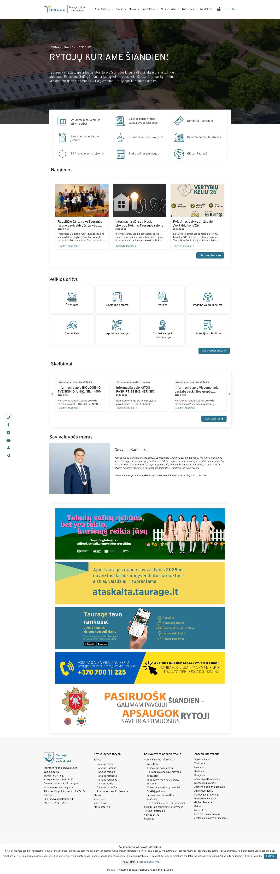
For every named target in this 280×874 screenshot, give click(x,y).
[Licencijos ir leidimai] (208, 325)
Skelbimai (199, 774)
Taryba (97, 763)
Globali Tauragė (197, 154)
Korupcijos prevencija (206, 798)
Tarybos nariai (105, 767)
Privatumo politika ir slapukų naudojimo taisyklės (144, 870)
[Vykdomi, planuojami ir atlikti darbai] (62, 121)
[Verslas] (163, 297)
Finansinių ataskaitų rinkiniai (163, 791)
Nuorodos (199, 813)
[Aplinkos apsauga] (117, 325)
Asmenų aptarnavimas (207, 782)
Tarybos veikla (105, 787)
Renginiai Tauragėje (200, 121)
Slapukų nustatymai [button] (148, 862)
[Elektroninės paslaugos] (121, 154)
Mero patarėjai (102, 810)
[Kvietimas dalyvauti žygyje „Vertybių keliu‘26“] (197, 200)
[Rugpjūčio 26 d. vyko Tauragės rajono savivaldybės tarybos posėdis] (82, 200)
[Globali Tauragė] (179, 154)
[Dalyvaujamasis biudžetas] (179, 137)
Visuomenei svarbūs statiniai (75, 382)
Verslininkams (202, 763)
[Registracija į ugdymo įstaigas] (62, 137)
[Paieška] (233, 9)
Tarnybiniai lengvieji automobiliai (166, 806)
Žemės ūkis (71, 333)
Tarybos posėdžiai (107, 791)
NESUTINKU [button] (129, 862)
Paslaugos (150, 822)
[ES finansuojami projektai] (62, 154)
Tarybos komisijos (107, 783)
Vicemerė (99, 802)
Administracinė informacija (159, 763)
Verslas (162, 305)
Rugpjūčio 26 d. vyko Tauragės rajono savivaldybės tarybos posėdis (80, 226)
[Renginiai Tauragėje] (179, 121)
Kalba (197, 810)
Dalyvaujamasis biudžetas (204, 137)
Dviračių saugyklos (205, 786)
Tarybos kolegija (106, 775)
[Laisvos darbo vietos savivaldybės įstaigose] (121, 121)
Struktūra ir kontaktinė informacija (163, 810)
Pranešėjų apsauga (205, 802)
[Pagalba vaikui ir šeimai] (208, 297)
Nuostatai (152, 767)
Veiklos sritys (151, 818)
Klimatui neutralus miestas (146, 137)
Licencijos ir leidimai (208, 333)
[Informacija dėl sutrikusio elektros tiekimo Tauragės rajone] (139, 200)
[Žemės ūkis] (72, 325)
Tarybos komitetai (107, 779)
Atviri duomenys (203, 794)
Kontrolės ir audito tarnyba (112, 795)
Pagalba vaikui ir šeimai (208, 305)
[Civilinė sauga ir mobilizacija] (163, 325)
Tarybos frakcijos (106, 771)
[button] (52, 396)
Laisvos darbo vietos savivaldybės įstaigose (143, 121)
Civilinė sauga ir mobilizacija (162, 335)
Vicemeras (100, 806)
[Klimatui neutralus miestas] (121, 137)
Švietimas (72, 305)
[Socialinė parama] (117, 297)
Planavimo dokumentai (160, 771)
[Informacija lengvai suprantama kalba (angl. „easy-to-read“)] (220, 9)
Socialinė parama (117, 305)
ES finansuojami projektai (87, 154)
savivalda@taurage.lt (61, 802)
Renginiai (199, 778)
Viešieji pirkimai (156, 795)
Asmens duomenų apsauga (209, 790)
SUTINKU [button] (270, 856)
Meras (97, 798)
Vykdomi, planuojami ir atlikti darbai (85, 122)
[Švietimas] (72, 297)
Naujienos (200, 771)
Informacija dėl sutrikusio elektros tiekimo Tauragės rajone (139, 224)
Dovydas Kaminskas (132, 453)
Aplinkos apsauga (117, 333)
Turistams (199, 767)
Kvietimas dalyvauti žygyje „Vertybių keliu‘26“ (193, 224)
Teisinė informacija (154, 814)
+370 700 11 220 (57, 806)
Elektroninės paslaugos (144, 154)
